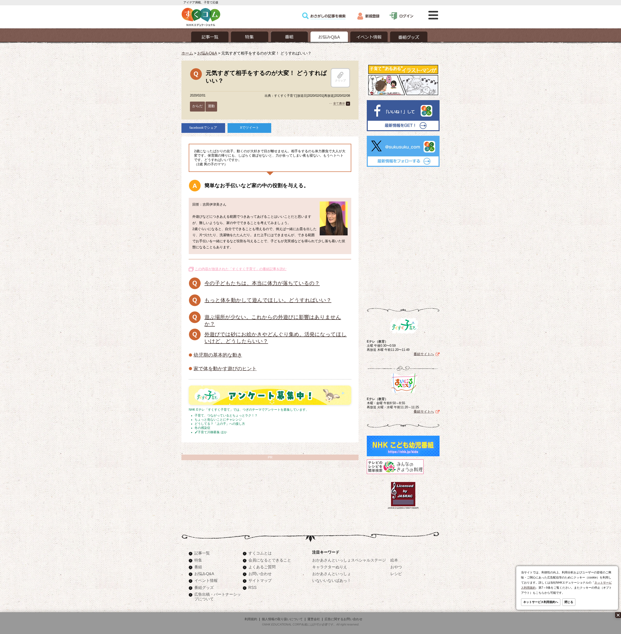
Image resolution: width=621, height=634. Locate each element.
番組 (198, 567)
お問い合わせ (260, 573)
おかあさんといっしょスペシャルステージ (349, 560)
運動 (211, 106)
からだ (197, 106)
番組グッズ (204, 587)
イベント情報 (206, 580)
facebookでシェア (203, 127)
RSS (252, 587)
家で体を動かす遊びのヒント (225, 368)
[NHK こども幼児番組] (403, 456)
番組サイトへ (424, 354)
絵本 (394, 560)
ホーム (187, 53)
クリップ (340, 80)
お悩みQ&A (207, 53)
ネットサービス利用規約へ (540, 602)
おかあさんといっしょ (331, 573)
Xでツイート (249, 127)
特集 (198, 560)
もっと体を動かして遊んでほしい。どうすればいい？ (267, 300)
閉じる (568, 602)
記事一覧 (202, 553)
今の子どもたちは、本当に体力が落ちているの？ (262, 283)
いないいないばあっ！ (331, 580)
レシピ (396, 573)
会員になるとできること (269, 560)
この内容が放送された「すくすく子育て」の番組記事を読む (240, 269)
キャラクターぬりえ (329, 567)
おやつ (396, 567)
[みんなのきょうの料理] (395, 474)
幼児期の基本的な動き (218, 355)
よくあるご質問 (262, 567)
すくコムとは (260, 553)
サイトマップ (260, 580)
